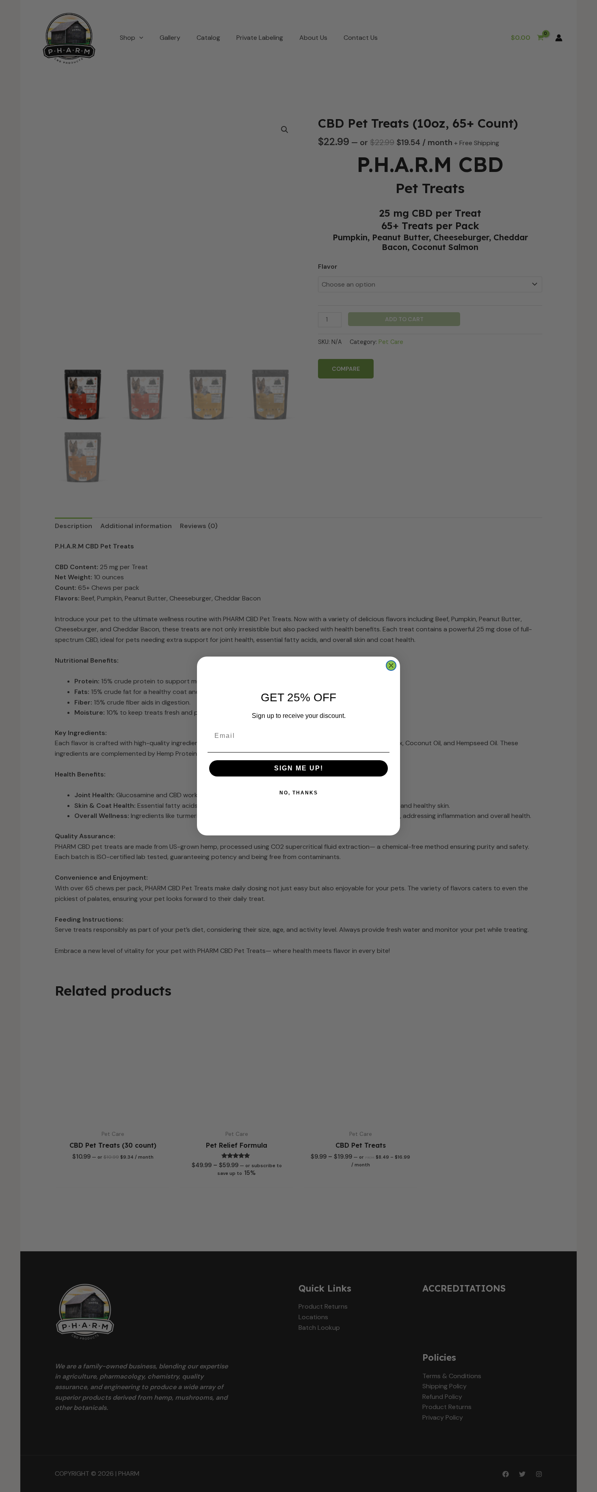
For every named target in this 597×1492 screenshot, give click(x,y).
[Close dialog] (391, 665)
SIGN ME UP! (298, 768)
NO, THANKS (298, 793)
